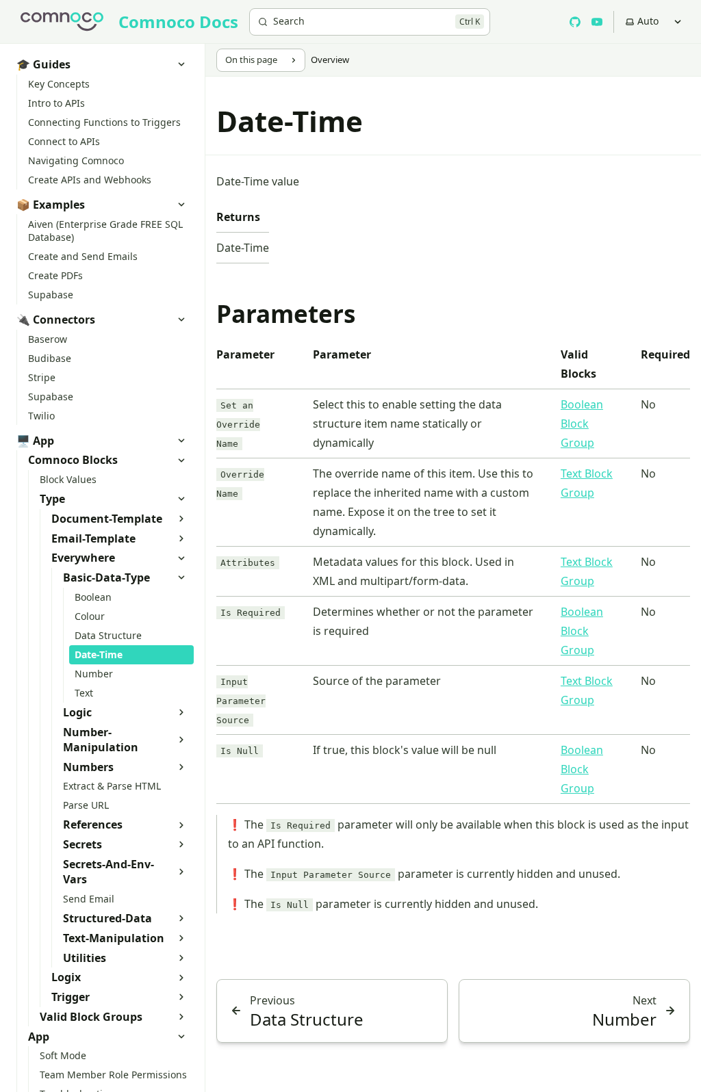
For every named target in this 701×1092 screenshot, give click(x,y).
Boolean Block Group (582, 423)
